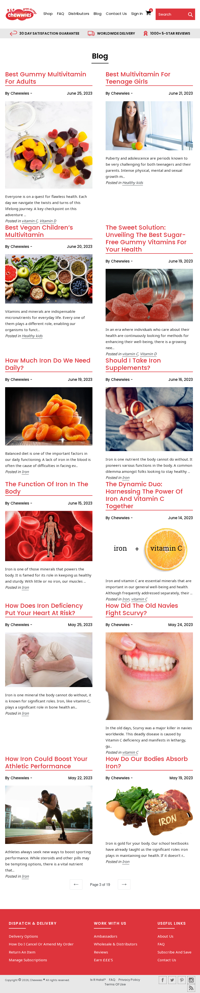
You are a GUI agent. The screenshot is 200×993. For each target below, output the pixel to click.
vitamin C (30, 220)
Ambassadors (105, 936)
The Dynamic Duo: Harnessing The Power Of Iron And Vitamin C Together (144, 495)
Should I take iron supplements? (133, 364)
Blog (97, 13)
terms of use (115, 984)
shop (48, 13)
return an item (22, 952)
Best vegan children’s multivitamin (39, 231)
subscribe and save (174, 952)
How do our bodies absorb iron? (147, 762)
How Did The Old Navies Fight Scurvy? (142, 609)
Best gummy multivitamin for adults (45, 78)
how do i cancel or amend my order (41, 944)
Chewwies (36, 980)
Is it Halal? (98, 979)
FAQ (60, 13)
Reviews (101, 952)
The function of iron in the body (46, 488)
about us (165, 936)
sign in (137, 13)
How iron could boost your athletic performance (46, 762)
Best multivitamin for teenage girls (138, 78)
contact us (116, 13)
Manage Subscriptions (28, 959)
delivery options (23, 936)
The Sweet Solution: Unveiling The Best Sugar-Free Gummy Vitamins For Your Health (146, 238)
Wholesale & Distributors (115, 944)
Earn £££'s (103, 959)
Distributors (79, 13)
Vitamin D (48, 220)
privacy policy (129, 979)
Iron (25, 471)
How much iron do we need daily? (47, 364)
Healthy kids (132, 182)
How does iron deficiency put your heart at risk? (44, 609)
